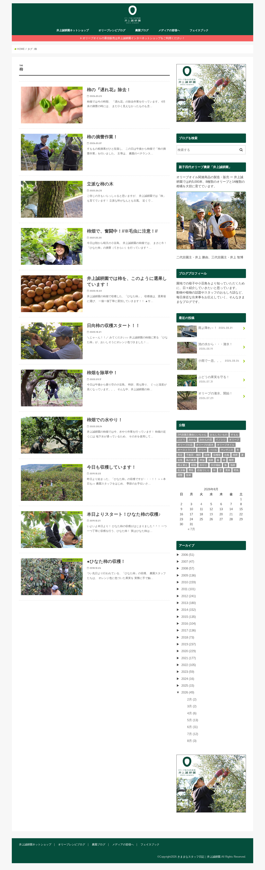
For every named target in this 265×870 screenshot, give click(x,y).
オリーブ (234, 439)
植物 (193, 465)
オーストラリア (186, 449)
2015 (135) (188, 616)
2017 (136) (188, 630)
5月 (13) (192, 720)
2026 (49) (187, 692)
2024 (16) (187, 678)
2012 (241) (188, 596)
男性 (191, 470)
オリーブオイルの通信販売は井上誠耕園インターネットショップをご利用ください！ (134, 38)
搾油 (202, 460)
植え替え (183, 465)
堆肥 (235, 454)
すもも (234, 434)
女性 (180, 460)
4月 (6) (191, 713)
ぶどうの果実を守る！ (213, 379)
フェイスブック (199, 30)
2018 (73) (187, 637)
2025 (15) (187, 685)
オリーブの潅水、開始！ (215, 396)
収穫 (207, 454)
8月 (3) (191, 740)
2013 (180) (188, 603)
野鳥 (236, 470)
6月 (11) (192, 727)
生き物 (181, 470)
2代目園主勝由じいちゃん (192, 434)
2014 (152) (188, 609)
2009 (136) (188, 575)
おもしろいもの (218, 434)
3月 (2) (191, 706)
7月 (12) (192, 734)
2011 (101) (188, 589)
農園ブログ (142, 30)
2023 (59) (187, 671)
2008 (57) (187, 568)
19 (211, 514)
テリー (202, 449)
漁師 (232, 465)
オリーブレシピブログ (112, 30)
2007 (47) (187, 561)
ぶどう (181, 439)
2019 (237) (188, 644)
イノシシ (221, 439)
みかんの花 (206, 439)
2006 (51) (187, 554)
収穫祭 (217, 454)
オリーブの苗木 (204, 444)
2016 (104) (188, 623)
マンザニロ (227, 449)
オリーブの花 (185, 444)
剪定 (180, 454)
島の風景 (191, 460)
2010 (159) (188, 582)
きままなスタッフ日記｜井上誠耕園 (198, 856)
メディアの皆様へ (169, 30)
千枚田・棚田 (193, 454)
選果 (227, 470)
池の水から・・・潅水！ (215, 346)
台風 (226, 454)
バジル (213, 449)
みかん (192, 439)
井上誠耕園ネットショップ (73, 30)
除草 (188, 475)
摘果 (210, 460)
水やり (203, 465)
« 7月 (191, 529)
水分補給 (216, 465)
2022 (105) (188, 665)
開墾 (180, 475)
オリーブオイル (225, 444)
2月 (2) (191, 699)
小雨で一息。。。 (218, 360)
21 (231, 514)
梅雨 (231, 460)
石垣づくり (203, 470)
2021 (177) (188, 658)
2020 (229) (188, 651)
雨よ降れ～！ (215, 327)
